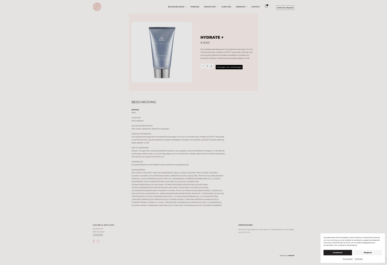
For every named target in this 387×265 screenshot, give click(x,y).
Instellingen (359, 259)
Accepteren (338, 253)
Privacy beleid (348, 259)
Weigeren (368, 253)
